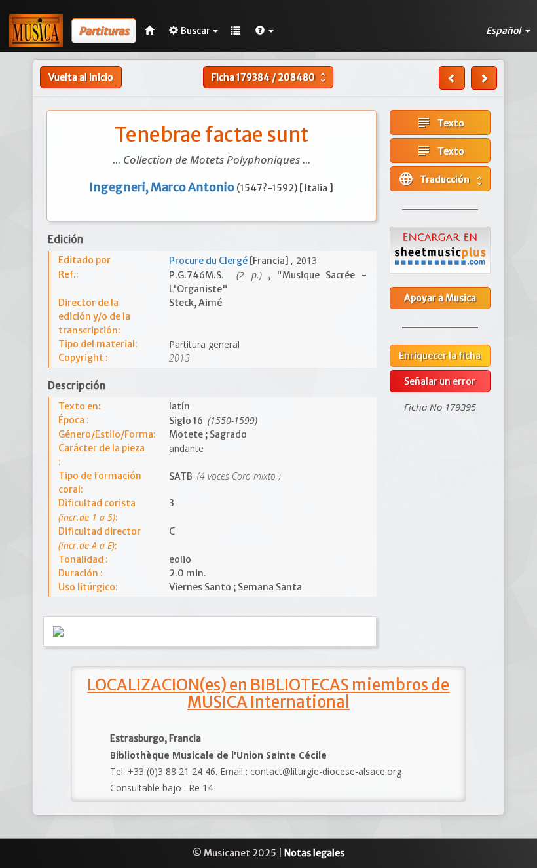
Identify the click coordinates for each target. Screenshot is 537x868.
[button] (264, 30)
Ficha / (270, 77)
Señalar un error (439, 381)
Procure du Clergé (209, 261)
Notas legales (314, 853)
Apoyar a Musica (440, 298)
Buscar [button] (195, 31)
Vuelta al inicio (80, 77)
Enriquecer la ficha (440, 356)
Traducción (441, 179)
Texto (440, 122)
